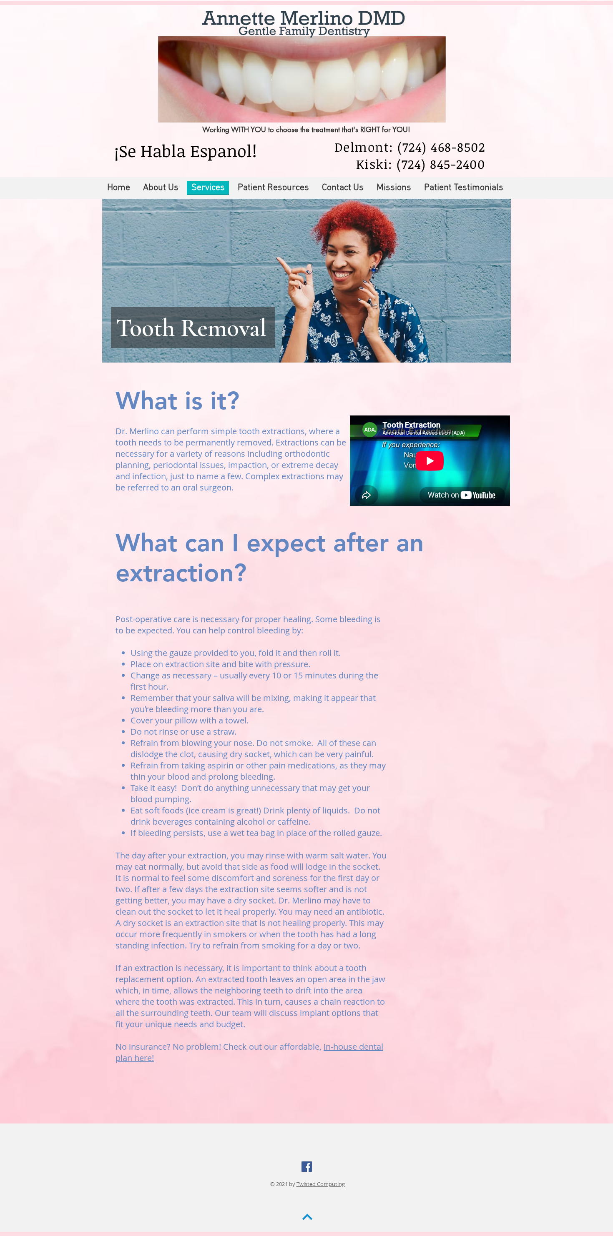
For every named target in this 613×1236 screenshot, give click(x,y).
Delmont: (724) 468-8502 (409, 146)
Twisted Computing (320, 1184)
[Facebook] (306, 1166)
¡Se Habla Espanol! (185, 150)
